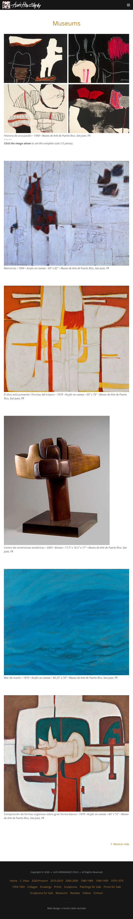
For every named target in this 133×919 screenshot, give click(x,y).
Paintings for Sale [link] (90, 887)
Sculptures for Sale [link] (41, 893)
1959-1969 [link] (18, 887)
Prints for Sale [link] (112, 887)
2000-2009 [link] (72, 881)
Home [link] (13, 881)
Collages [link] (32, 887)
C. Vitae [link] (24, 881)
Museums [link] (62, 893)
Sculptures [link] (70, 887)
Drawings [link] (46, 887)
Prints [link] (57, 887)
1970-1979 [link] (117, 881)
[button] (128, 5)
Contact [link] (98, 893)
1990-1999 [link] (102, 881)
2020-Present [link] (40, 881)
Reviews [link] (75, 893)
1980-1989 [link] (87, 881)
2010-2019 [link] (56, 881)
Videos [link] (87, 893)
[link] (22, 5)
